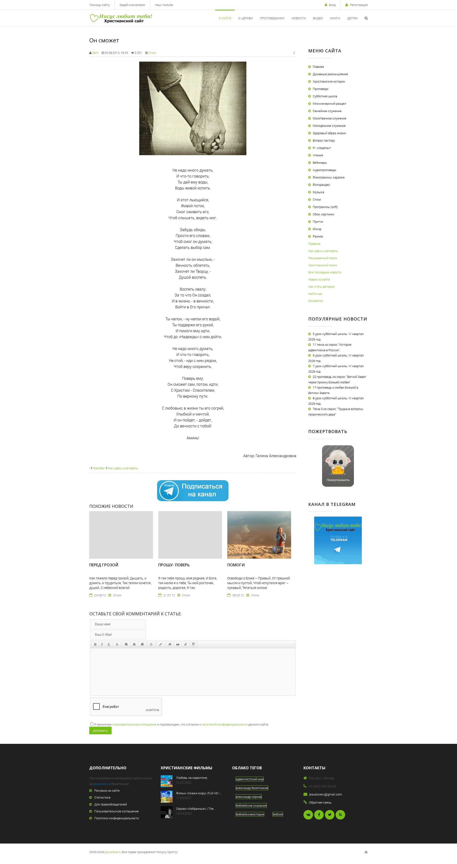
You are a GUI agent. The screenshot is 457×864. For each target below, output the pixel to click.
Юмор (317, 229)
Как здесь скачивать (122, 468)
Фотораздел (321, 185)
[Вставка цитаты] (178, 644)
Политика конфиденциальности (116, 818)
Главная (318, 66)
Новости (299, 18)
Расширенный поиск (322, 258)
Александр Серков (249, 797)
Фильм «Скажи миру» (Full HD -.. (198, 793)
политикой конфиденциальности (225, 724)
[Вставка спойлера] (193, 644)
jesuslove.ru (101, 784)
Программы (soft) (325, 207)
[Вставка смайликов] (151, 644)
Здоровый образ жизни (329, 133)
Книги (335, 18)
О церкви (245, 18)
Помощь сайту (99, 5)
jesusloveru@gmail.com (325, 794)
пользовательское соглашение (134, 724)
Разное (318, 236)
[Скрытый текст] (170, 644)
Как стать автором (321, 286)
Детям (352, 18)
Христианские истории (329, 81)
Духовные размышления (330, 74)
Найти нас (315, 293)
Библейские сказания (251, 805)
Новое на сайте (319, 279)
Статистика (102, 797)
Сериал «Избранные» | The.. (195, 808)
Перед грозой (103, 565)
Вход (332, 5)
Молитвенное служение (329, 118)
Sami (95, 52)
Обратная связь (320, 802)
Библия (278, 814)
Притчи (318, 221)
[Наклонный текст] (102, 644)
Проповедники (272, 18)
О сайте (225, 18)
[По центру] (134, 644)
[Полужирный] (95, 644)
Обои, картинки (323, 214)
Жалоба (98, 468)
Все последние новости (324, 272)
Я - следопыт (322, 148)
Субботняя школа (325, 96)
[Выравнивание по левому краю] (126, 644)
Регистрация (359, 5)
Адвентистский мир (249, 779)
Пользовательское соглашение (116, 811)
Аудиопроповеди (324, 170)
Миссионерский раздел (329, 103)
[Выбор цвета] (161, 644)
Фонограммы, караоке (329, 177)
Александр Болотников (252, 788)
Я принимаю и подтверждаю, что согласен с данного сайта (181, 724)
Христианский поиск (322, 265)
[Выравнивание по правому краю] (142, 644)
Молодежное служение (329, 125)
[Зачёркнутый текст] (117, 644)
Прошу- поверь (174, 565)
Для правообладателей (110, 804)
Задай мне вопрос (132, 5)
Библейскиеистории (250, 814)
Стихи (152, 52)
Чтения (318, 155)
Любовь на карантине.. (192, 777)
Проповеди (320, 89)
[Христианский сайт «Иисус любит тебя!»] (120, 18)
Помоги (236, 565)
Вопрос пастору (324, 140)
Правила (314, 244)
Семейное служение (327, 111)
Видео (318, 18)
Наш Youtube (164, 5)
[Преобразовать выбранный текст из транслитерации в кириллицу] (186, 644)
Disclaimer (315, 301)
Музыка (318, 192)
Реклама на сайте (107, 790)
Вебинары (320, 162)
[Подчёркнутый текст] (109, 644)
